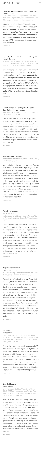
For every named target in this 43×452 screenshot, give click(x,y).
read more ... (7, 46)
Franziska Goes (10, 2)
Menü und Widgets (39, 5)
